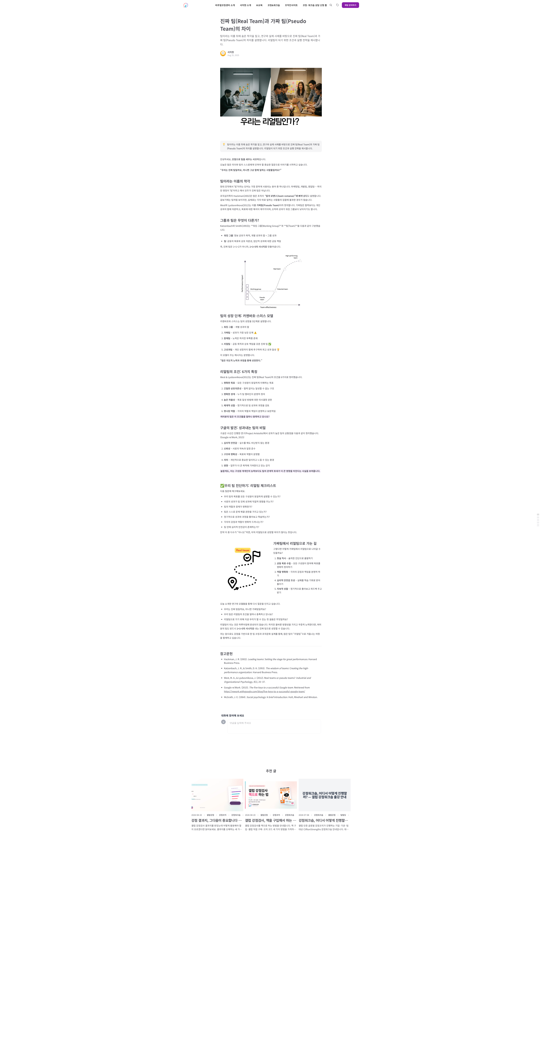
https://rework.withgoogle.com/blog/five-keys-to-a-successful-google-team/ (264, 691)
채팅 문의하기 (350, 5)
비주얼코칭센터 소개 (225, 5)
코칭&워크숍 (274, 5)
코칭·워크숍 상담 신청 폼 (315, 5)
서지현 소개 (245, 5)
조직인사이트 (291, 5)
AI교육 (259, 5)
